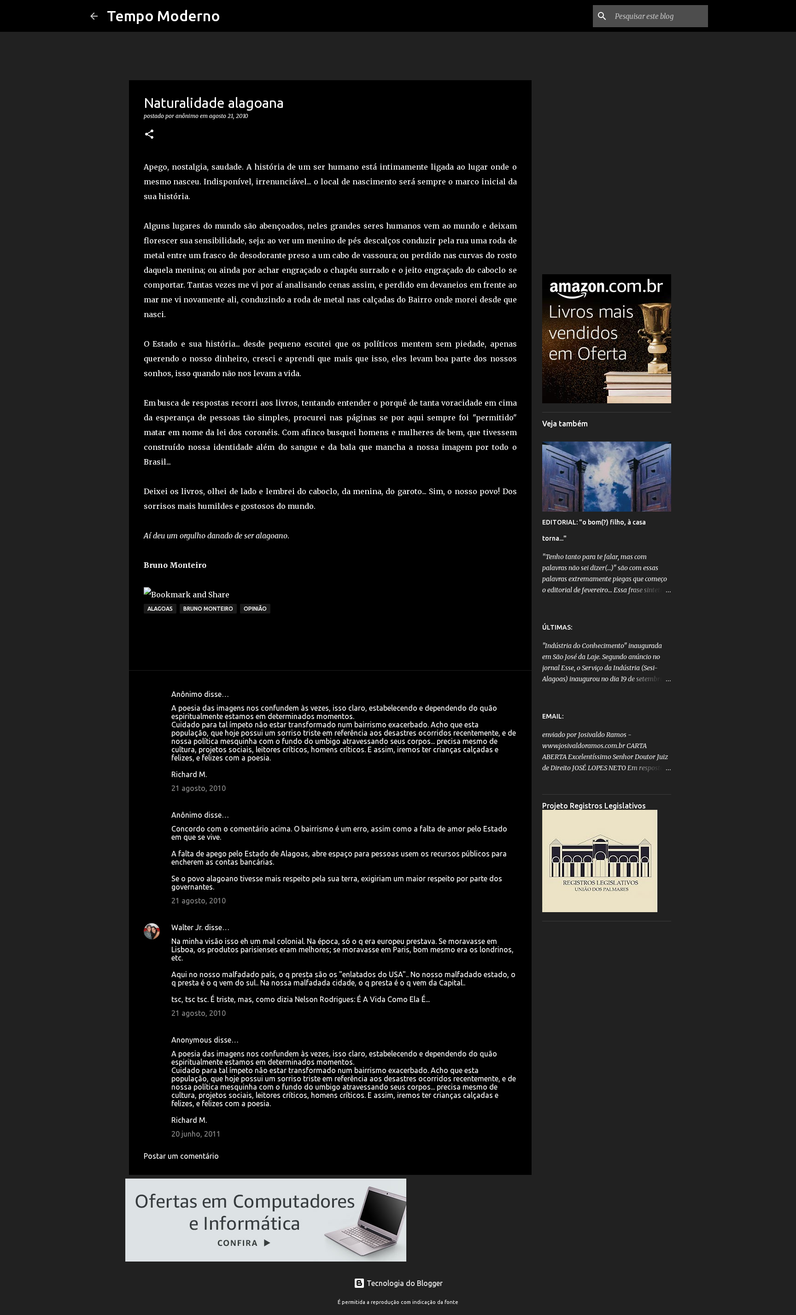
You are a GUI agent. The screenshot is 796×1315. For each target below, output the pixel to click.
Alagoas (160, 609)
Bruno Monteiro (208, 609)
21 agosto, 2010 (198, 788)
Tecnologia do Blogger (404, 1283)
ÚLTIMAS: (557, 627)
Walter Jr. (187, 927)
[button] (149, 135)
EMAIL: (552, 716)
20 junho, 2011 (196, 1134)
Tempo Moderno (163, 15)
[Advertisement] (606, 1066)
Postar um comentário (181, 1156)
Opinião (255, 609)
